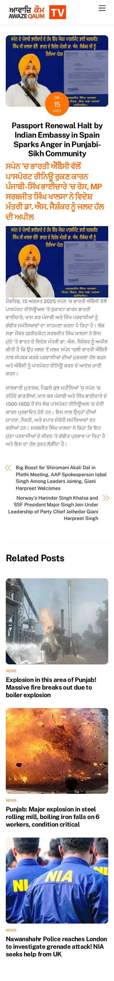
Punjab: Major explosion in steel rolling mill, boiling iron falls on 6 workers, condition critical (53, 816)
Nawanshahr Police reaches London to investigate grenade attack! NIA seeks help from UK (56, 946)
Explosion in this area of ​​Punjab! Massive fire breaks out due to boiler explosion (51, 687)
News (11, 671)
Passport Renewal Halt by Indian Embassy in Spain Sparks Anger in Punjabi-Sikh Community (57, 139)
